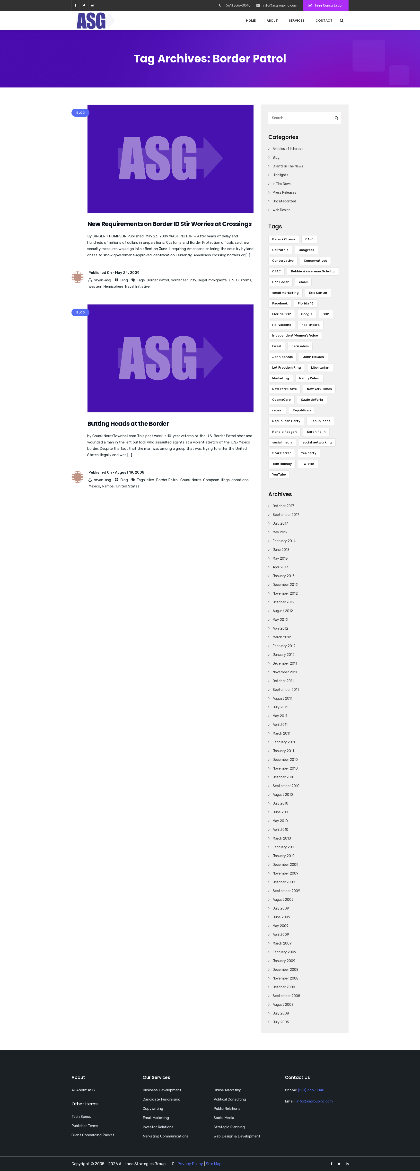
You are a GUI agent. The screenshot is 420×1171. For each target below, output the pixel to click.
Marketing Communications (166, 1136)
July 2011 (280, 707)
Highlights (280, 175)
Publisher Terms (84, 1126)
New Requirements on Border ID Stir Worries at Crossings (169, 224)
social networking (317, 442)
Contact (323, 20)
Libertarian (320, 367)
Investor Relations (158, 1127)
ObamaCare (281, 399)
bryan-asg (102, 280)
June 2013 (281, 550)
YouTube (279, 474)
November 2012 (285, 593)
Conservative (283, 260)
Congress (306, 250)
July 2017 (280, 523)
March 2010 (282, 838)
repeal (277, 410)
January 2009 (284, 961)
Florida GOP (281, 314)
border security (183, 280)
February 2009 (284, 952)
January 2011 (283, 751)
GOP (326, 314)
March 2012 (282, 637)
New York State (284, 389)
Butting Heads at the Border (128, 423)
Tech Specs (81, 1116)
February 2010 (284, 847)
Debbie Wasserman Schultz (313, 271)
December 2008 (285, 970)
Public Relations (227, 1108)
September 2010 (286, 786)
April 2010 (280, 830)
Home (251, 20)
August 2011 (282, 698)
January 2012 (284, 655)
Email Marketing (156, 1118)
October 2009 (284, 882)
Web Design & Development (237, 1136)
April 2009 (281, 935)
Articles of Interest (288, 149)
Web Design (281, 210)
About (272, 20)
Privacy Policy (190, 1164)
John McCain (313, 357)
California (280, 250)
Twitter (308, 464)
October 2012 (283, 602)
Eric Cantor (318, 293)
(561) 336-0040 (311, 1090)
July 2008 (281, 1013)
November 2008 (285, 978)
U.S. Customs (240, 280)
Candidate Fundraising (161, 1099)
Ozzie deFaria (312, 399)
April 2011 (280, 725)
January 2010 (284, 856)
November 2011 (285, 672)
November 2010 (285, 768)
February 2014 (284, 541)
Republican (302, 410)
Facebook (280, 303)
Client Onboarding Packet (92, 1135)
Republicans (320, 421)
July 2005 (281, 1022)
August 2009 (283, 900)
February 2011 (284, 742)
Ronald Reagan (284, 432)
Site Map (213, 1164)
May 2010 (280, 821)
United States (128, 486)
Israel (276, 346)
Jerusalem (300, 346)
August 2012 (283, 611)
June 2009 (281, 917)
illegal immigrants (212, 280)
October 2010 (283, 777)
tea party (308, 453)
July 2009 (281, 908)
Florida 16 (306, 303)
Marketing (280, 378)
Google (306, 314)
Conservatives (315, 260)
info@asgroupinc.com (315, 1101)
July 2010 (280, 803)
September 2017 (286, 515)
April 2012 (280, 628)
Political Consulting (230, 1099)
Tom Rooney (282, 464)
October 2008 (284, 987)
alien (150, 480)
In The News (282, 184)
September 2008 (286, 996)
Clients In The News (288, 166)
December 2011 (285, 663)
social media (282, 442)
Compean (211, 480)
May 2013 (280, 558)
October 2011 (283, 681)
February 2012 (284, 646)
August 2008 (283, 1005)
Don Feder (280, 282)
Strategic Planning (229, 1127)
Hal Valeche (281, 325)
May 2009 (281, 926)
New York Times (319, 389)
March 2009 (282, 943)
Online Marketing (227, 1090)
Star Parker (281, 453)
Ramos (108, 486)
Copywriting (153, 1108)
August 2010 (283, 795)
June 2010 (281, 812)
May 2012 (280, 620)
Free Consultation (329, 5)
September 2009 (286, 891)
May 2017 (280, 532)
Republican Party (286, 421)
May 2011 (280, 716)
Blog (124, 280)
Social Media (224, 1118)
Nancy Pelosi (309, 378)
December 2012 (285, 585)
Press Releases (284, 193)
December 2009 (285, 865)
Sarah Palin (316, 432)
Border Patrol (158, 280)
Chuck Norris (190, 480)
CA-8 (309, 239)
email (303, 282)
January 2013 (284, 576)
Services (297, 20)
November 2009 (285, 873)
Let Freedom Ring (286, 367)
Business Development (162, 1090)
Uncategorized (284, 201)
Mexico (94, 486)
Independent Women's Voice (295, 335)
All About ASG (83, 1090)
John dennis (282, 357)
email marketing (285, 293)
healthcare (310, 325)
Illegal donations (235, 480)
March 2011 (281, 733)
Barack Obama (283, 239)
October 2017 (283, 506)
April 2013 (280, 567)
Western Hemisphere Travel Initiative (119, 286)
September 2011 (286, 690)
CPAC (276, 271)
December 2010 (285, 760)
